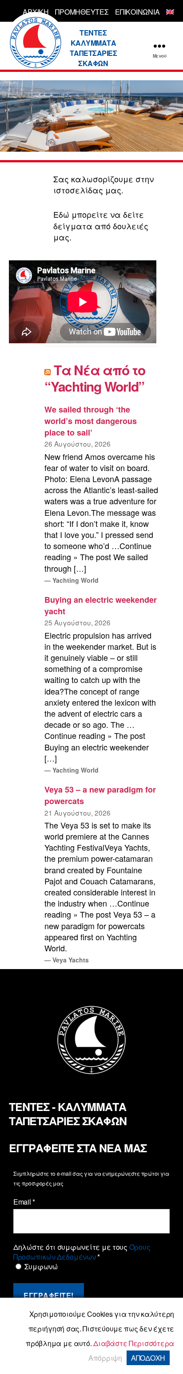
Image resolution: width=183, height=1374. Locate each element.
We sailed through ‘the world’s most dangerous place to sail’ (90, 421)
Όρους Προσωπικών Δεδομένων (81, 1252)
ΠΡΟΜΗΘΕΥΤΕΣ (81, 12)
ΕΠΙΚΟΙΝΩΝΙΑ (137, 12)
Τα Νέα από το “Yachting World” (94, 378)
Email (24, 1202)
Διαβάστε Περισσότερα (133, 1343)
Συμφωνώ (40, 1267)
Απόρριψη (105, 1358)
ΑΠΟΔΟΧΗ (148, 1358)
